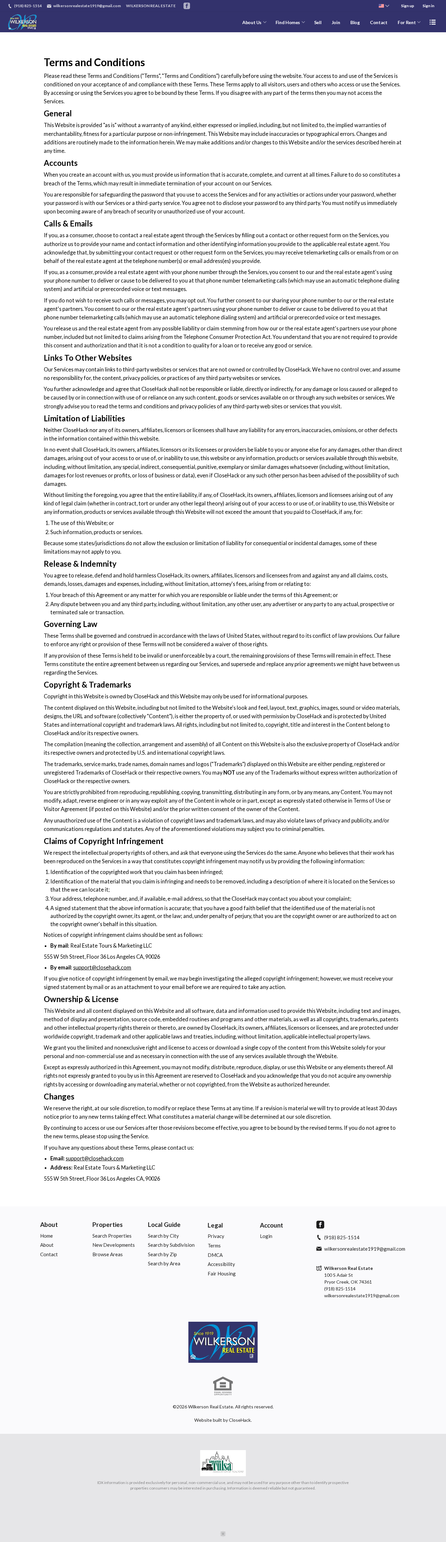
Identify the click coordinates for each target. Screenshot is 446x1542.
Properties (107, 1224)
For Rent (407, 22)
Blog (355, 22)
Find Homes (288, 22)
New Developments (113, 1245)
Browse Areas (107, 1254)
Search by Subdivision (171, 1245)
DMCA (215, 1255)
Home (46, 1236)
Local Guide (164, 1224)
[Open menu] (432, 22)
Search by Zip (162, 1254)
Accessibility (221, 1264)
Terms (214, 1245)
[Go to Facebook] (187, 6)
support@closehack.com (102, 967)
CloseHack (240, 1420)
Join (336, 22)
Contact (379, 22)
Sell (318, 22)
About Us (252, 22)
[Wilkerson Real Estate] (223, 1342)
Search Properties (112, 1236)
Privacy (216, 1236)
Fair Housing (222, 1273)
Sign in (428, 5)
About (49, 1224)
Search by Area (164, 1263)
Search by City (163, 1236)
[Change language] (384, 6)
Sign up (407, 5)
